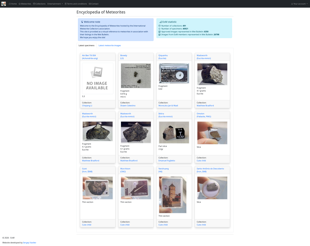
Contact (94, 3)
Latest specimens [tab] (86, 45)
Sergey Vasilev (29, 242)
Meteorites (26, 3)
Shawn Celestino (128, 105)
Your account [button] (299, 3)
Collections (40, 3)
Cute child (201, 160)
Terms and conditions (77, 3)
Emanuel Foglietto (167, 160)
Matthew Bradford (205, 105)
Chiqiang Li (87, 105)
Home (14, 3)
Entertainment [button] (54, 3)
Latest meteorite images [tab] (110, 45)
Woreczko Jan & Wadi (168, 105)
